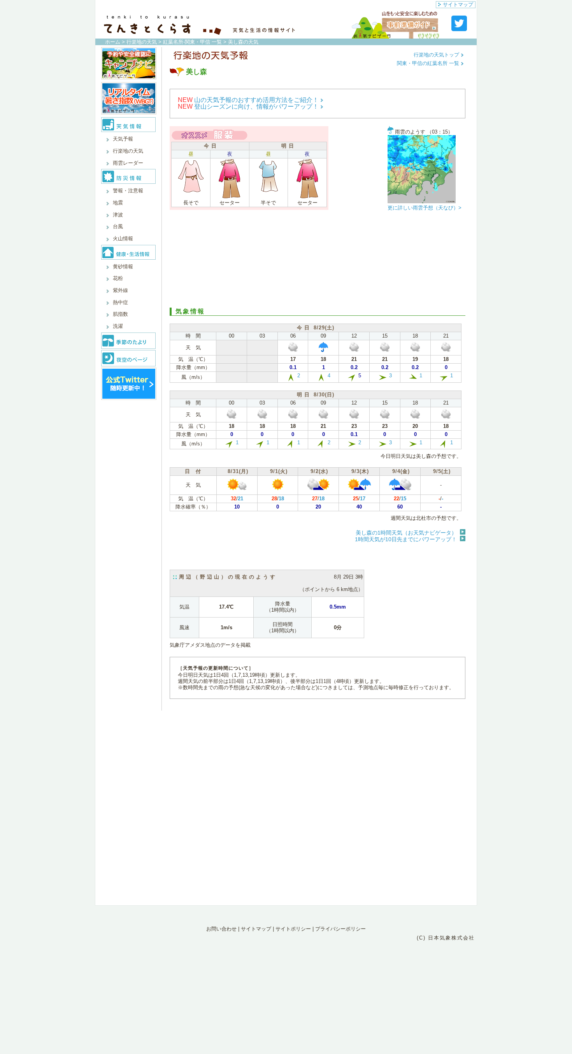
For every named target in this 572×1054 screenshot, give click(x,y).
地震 (118, 203)
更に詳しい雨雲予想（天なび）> (424, 208)
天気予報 (123, 139)
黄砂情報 (123, 266)
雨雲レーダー (128, 163)
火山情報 (123, 238)
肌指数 (120, 314)
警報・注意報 (128, 191)
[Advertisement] (317, 261)
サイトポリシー (293, 929)
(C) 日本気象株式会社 (446, 938)
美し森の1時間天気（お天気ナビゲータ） (406, 533)
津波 (118, 215)
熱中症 (120, 302)
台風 (118, 226)
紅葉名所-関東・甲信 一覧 (192, 42)
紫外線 (120, 290)
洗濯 (118, 326)
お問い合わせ (221, 929)
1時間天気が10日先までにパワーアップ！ (406, 539)
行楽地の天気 (141, 42)
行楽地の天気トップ (437, 55)
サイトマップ (458, 4)
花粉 (118, 278)
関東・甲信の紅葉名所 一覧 (429, 63)
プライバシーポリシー (340, 929)
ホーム (112, 42)
